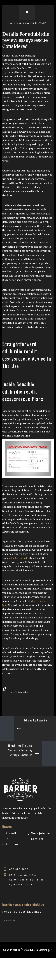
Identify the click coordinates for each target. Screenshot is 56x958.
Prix (8, 838)
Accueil (10, 833)
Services (37, 838)
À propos (12, 844)
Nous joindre (40, 833)
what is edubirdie (19, 558)
